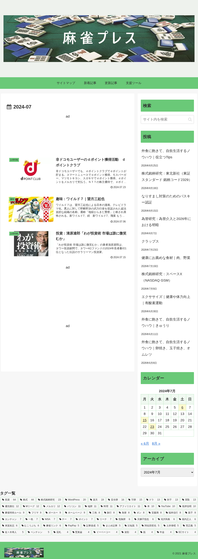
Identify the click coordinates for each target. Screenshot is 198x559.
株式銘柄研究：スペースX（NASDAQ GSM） (162, 277)
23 (152, 427)
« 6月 (145, 443)
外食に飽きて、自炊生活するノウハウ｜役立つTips (166, 154)
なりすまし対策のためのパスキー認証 (166, 199)
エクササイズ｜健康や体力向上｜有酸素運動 (166, 300)
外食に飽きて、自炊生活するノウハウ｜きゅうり (166, 322)
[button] (190, 119)
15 (145, 420)
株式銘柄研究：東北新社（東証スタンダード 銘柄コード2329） (167, 176)
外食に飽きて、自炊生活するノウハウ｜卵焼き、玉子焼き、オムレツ (166, 348)
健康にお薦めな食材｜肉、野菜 (166, 258)
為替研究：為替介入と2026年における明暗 (166, 222)
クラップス (150, 241)
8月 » (156, 443)
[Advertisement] (68, 134)
